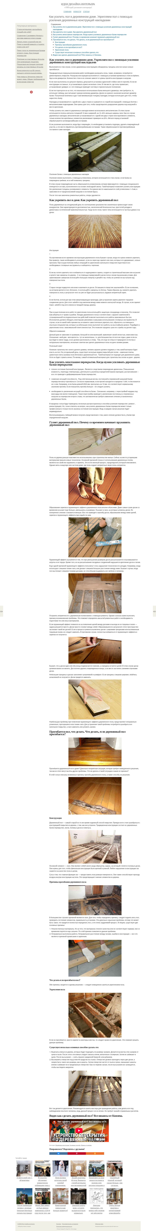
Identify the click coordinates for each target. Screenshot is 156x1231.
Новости (77, 11)
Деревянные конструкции (62, 1145)
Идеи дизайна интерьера (78, 4)
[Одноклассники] (95, 1153)
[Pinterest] (77, 1153)
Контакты (58, 1224)
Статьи (86, 11)
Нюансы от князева (86, 1145)
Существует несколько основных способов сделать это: (77, 52)
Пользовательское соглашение (70, 1224)
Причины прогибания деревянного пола (71, 44)
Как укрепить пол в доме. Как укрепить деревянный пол (75, 32)
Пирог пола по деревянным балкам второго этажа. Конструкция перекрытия (31, 53)
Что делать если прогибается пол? (68, 47)
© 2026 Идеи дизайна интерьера (26, 1224)
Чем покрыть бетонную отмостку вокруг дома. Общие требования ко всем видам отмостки (31, 79)
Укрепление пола (62, 50)
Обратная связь (99, 1224)
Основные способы (75, 1145)
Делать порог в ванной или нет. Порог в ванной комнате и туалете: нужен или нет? (30, 44)
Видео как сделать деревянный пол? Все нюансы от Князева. (77, 55)
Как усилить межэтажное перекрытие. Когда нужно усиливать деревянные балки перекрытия (89, 34)
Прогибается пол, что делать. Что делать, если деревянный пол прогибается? (83, 39)
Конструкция (60, 42)
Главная (67, 11)
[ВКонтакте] (58, 1153)
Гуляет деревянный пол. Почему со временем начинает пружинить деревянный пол (86, 37)
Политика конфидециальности (64, 1226)
